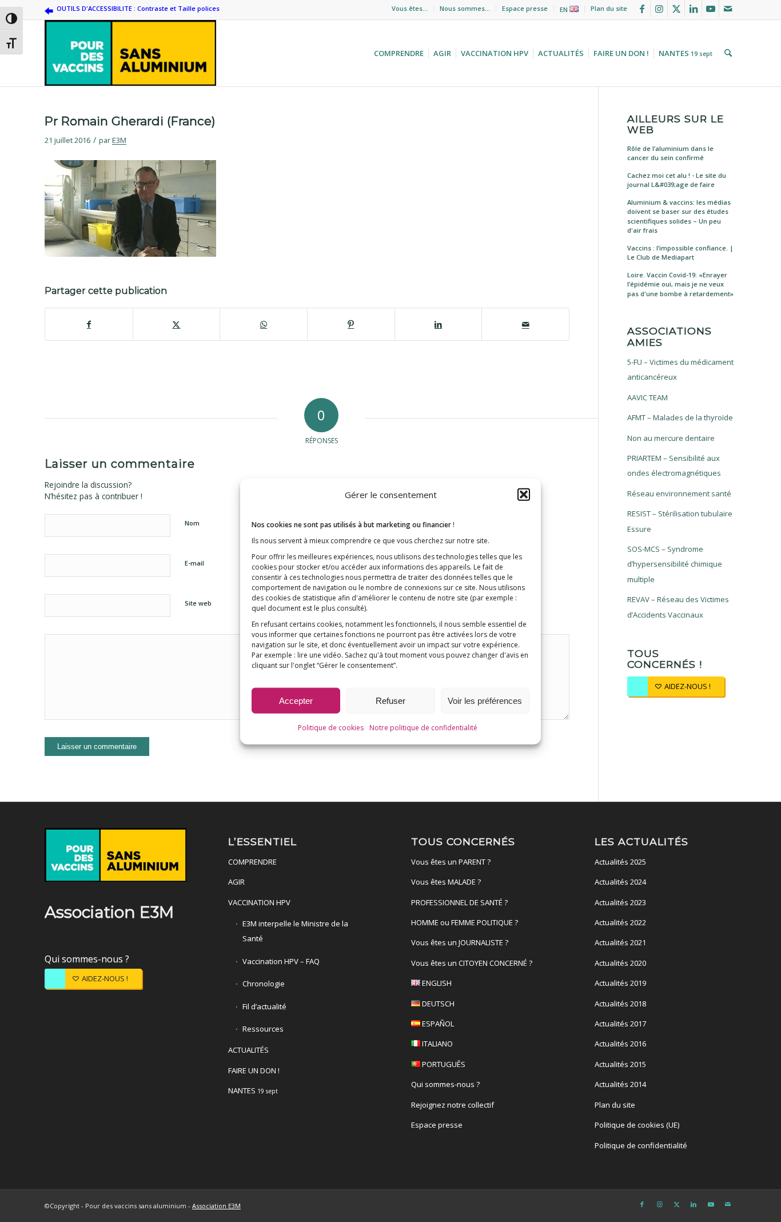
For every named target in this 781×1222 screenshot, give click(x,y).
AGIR (236, 882)
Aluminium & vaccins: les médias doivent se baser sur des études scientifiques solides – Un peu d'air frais (679, 216)
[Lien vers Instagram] (659, 8)
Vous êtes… (410, 8)
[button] (523, 494)
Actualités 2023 (620, 902)
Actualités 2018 (620, 1003)
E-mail (194, 563)
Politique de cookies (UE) (637, 1125)
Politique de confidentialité (641, 1145)
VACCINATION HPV (259, 902)
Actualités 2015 (620, 1064)
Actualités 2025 (620, 862)
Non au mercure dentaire (671, 438)
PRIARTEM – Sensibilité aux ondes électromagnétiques (674, 465)
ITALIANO (436, 1043)
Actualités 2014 (620, 1084)
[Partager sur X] (176, 324)
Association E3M (216, 1205)
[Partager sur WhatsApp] (263, 324)
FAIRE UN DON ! (254, 1070)
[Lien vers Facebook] (641, 8)
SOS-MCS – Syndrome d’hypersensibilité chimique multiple (674, 564)
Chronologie (263, 983)
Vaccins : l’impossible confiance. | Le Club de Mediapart (680, 253)
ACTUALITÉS (248, 1050)
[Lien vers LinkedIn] (693, 8)
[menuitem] (410, 8)
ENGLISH (436, 983)
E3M (119, 140)
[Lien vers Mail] (727, 8)
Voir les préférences (485, 700)
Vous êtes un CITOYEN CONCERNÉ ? (471, 963)
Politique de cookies (331, 727)
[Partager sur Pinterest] (351, 324)
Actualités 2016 (620, 1043)
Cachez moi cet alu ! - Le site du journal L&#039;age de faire (676, 180)
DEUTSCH (437, 1003)
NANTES (253, 1090)
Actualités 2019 (620, 983)
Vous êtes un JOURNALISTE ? (459, 942)
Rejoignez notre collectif (452, 1105)
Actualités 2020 (620, 963)
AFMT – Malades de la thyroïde (680, 417)
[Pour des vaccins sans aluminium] (130, 53)
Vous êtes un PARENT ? (451, 862)
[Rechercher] (726, 53)
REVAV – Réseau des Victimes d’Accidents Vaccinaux (678, 606)
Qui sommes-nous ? (87, 959)
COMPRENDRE (252, 862)
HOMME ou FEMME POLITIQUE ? (464, 922)
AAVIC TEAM (647, 397)
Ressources (263, 1029)
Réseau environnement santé (679, 493)
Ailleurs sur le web (675, 124)
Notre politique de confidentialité (423, 727)
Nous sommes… (465, 8)
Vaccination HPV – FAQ (281, 961)
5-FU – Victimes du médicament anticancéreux (680, 369)
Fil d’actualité (264, 1006)
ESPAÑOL (437, 1023)
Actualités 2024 (620, 882)
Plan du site (609, 8)
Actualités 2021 (620, 942)
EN (564, 9)
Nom (192, 523)
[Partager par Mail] (525, 324)
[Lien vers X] (676, 8)
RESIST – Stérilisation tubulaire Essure (679, 521)
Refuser (390, 700)
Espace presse (525, 8)
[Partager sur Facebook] (89, 324)
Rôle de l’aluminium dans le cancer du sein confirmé (670, 153)
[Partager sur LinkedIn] (438, 324)
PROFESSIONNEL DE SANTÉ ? (459, 902)
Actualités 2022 (620, 922)
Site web (198, 603)
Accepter (296, 700)
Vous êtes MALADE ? (446, 882)
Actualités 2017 (620, 1023)
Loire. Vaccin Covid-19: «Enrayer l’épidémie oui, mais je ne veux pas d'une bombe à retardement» (680, 284)
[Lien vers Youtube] (710, 8)
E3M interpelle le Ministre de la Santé (295, 931)
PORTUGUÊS (442, 1064)
